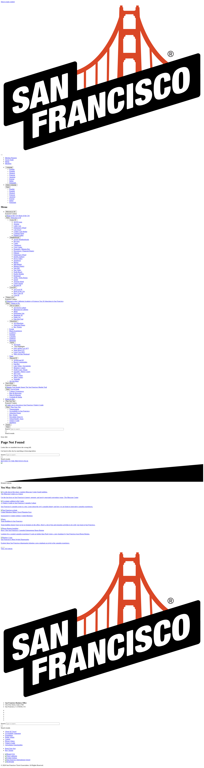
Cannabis (12, 337)
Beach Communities (20, 362)
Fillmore (16, 253)
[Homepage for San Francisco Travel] (102, 152)
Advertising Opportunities (14, 745)
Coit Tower (17, 230)
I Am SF (16, 295)
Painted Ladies (18, 235)
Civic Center (18, 247)
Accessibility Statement (13, 733)
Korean (11, 179)
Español (12, 171)
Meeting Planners (11, 158)
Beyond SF (17, 285)
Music (16, 311)
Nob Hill (17, 268)
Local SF (13, 287)
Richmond (17, 276)
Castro (16, 243)
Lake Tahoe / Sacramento (22, 366)
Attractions (13, 321)
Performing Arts (19, 313)
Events (11, 329)
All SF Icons (18, 222)
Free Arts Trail (18, 319)
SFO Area (17, 373)
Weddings (12, 422)
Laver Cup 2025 (19, 352)
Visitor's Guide (14, 421)
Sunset (16, 280)
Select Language (11, 185)
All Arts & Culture (20, 308)
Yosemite (17, 379)
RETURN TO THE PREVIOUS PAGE (14, 461)
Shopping (12, 340)
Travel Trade (9, 160)
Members (8, 163)
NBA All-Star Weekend (22, 354)
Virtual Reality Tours (16, 419)
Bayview (17, 241)
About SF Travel (10, 731)
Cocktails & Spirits (15, 397)
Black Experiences (15, 331)
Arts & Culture (14, 305)
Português (12, 183)
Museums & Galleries (21, 309)
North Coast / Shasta (20, 370)
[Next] (4, 547)
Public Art (17, 317)
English (11, 169)
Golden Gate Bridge (20, 231)
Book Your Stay (10, 748)
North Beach (18, 272)
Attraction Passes (19, 325)
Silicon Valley (18, 375)
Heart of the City (19, 291)
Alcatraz (16, 224)
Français (12, 175)
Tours (11, 356)
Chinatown (17, 245)
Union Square (18, 283)
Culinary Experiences (16, 391)
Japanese (12, 177)
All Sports (17, 344)
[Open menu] (2, 154)
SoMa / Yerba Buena (21, 278)
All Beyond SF (19, 360)
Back (8, 187)
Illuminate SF (18, 315)
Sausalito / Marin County (22, 372)
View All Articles (6, 549)
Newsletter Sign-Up (16, 417)
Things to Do (10, 297)
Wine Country (18, 377)
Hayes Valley (18, 259)
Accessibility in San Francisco (19, 411)
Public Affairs (9, 737)
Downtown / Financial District (24, 251)
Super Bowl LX (19, 350)
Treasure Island (19, 281)
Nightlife (12, 335)
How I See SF (18, 293)
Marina (16, 262)
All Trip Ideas (14, 381)
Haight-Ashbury (19, 257)
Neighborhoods (15, 237)
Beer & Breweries (15, 393)
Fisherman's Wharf (20, 228)
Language (9, 167)
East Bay (17, 364)
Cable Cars (17, 226)
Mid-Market (18, 264)
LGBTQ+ (12, 333)
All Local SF (18, 289)
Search (8, 424)
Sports (12, 342)
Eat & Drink (9, 383)
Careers (7, 739)
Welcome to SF (11, 212)
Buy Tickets (18, 327)
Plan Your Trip (10, 401)
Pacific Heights (19, 274)
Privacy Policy (10, 741)
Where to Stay (10, 399)
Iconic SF (13, 220)
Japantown (17, 260)
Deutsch (12, 173)
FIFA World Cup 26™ (21, 348)
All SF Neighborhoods (21, 239)
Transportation (14, 409)
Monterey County (20, 368)
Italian (11, 181)
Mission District (19, 266)
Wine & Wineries (15, 395)
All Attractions (18, 323)
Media (7, 162)
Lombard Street (19, 233)
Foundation (9, 735)
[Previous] (2, 547)
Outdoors (12, 338)
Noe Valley (17, 270)
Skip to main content (8, 2)
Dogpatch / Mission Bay (22, 249)
